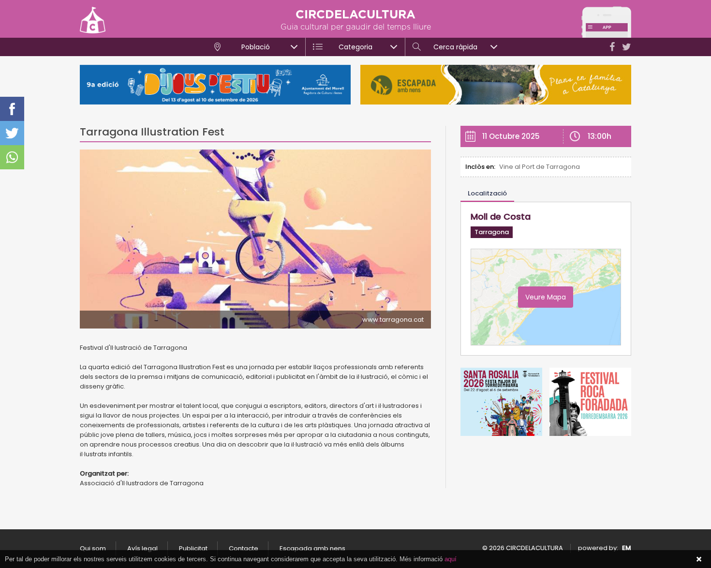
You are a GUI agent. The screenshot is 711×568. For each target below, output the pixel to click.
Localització (487, 193)
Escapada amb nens (312, 548)
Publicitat (193, 548)
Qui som (93, 548)
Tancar (699, 559)
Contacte (243, 548)
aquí (450, 559)
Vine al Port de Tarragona (539, 166)
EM (626, 548)
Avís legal (142, 548)
